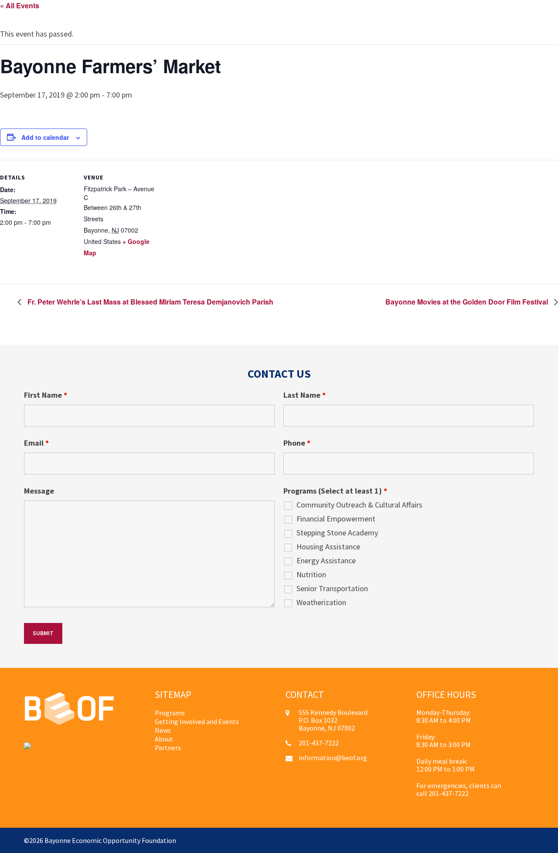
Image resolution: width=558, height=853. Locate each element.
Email (36, 443)
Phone (296, 443)
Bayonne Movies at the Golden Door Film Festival (467, 302)
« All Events (19, 5)
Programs (170, 712)
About (164, 739)
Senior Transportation (332, 588)
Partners (168, 747)
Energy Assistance (326, 560)
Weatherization (321, 602)
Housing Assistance (328, 546)
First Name (45, 395)
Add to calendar (45, 137)
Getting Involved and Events (197, 721)
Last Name (304, 395)
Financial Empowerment (335, 519)
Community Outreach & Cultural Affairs (359, 505)
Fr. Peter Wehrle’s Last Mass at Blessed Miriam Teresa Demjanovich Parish (149, 302)
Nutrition (311, 574)
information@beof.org (333, 757)
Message (39, 491)
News (163, 730)
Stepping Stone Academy (337, 532)
